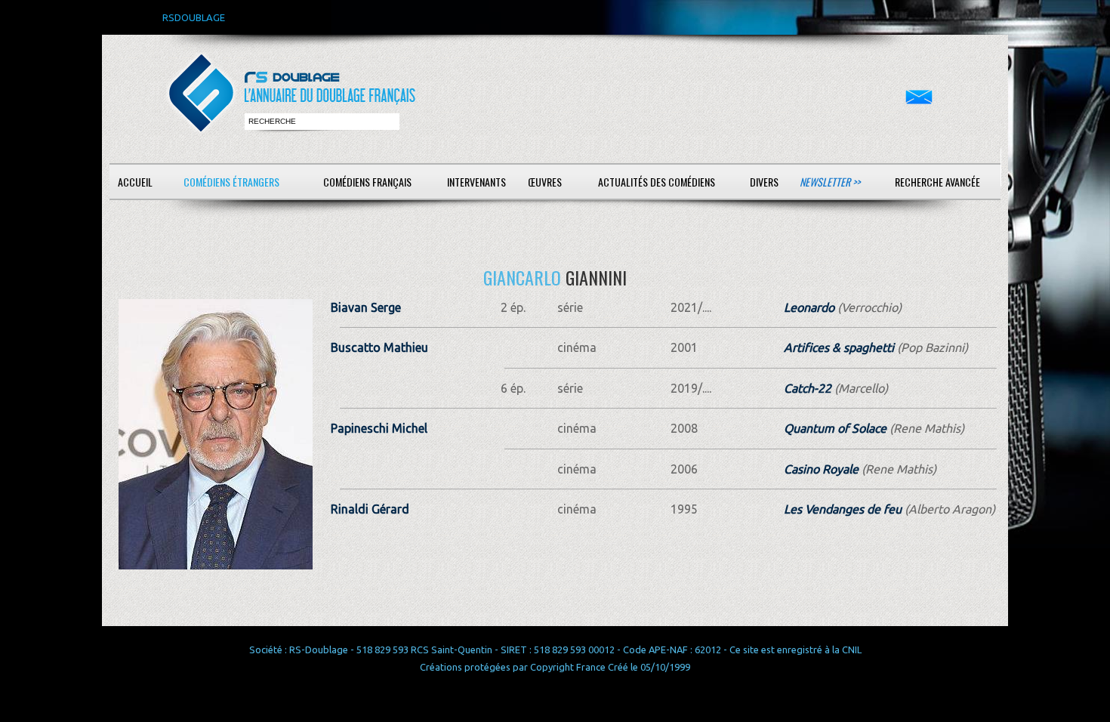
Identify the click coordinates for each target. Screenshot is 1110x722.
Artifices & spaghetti (839, 347)
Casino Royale (821, 469)
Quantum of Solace (835, 428)
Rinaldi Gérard (370, 509)
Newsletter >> (830, 182)
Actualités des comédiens (656, 182)
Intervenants (476, 182)
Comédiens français (367, 182)
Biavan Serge (366, 307)
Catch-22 (807, 388)
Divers (764, 182)
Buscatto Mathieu (379, 347)
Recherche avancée (937, 182)
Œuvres (545, 182)
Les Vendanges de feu (843, 509)
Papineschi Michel (379, 428)
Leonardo (809, 307)
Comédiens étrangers (231, 182)
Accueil (135, 182)
